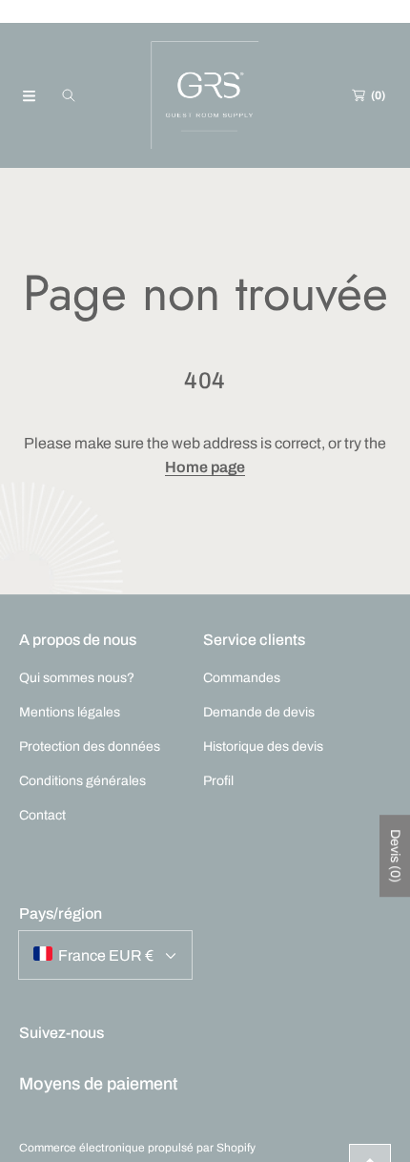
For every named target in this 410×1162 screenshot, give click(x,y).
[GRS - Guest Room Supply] (205, 95)
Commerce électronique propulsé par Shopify (137, 1147)
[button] (29, 95)
